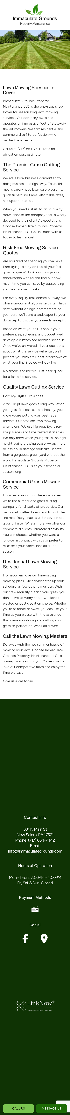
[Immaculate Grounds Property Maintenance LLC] (35, 14)
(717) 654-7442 (41, 840)
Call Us (18, 1108)
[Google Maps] (44, 941)
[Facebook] (25, 941)
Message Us (51, 1108)
